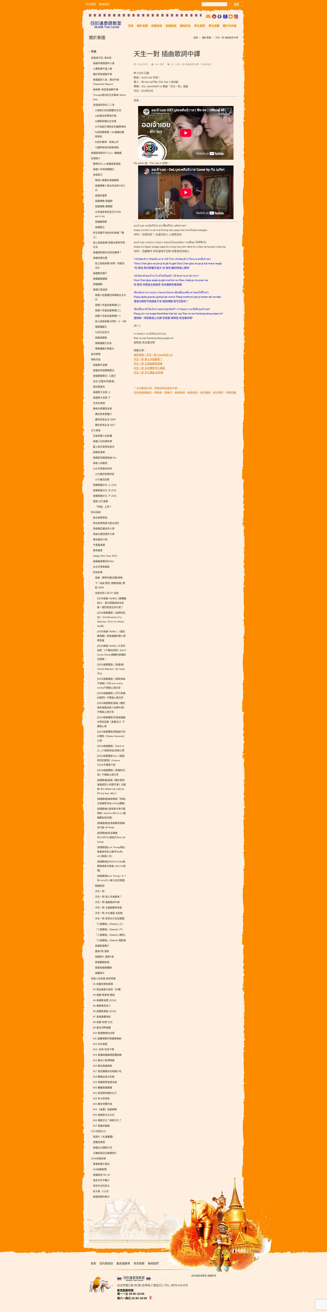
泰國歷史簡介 (100, 273)
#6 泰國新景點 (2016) (104, 1011)
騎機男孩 (100, 885)
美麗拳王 (100, 973)
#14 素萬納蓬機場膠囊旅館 (107, 1054)
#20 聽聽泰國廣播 (102, 1087)
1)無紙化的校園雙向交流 (108, 110)
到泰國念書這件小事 (103, 528)
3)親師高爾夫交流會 (105, 121)
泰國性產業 (99, 452)
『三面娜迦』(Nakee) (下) (109, 929)
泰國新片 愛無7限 (104, 956)
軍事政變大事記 (101, 1164)
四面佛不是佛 (100, 365)
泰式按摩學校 (100, 517)
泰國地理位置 (100, 258)
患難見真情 (99, 1142)
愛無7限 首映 (102, 951)
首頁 (195, 37)
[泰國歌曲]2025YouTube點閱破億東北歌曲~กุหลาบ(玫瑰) (111, 866)
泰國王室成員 (100, 289)
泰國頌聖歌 (101, 337)
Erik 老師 (159, 64)
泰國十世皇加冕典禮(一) (108, 315)
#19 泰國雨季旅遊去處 (105, 1082)
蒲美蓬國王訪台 (103, 343)
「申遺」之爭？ (103, 506)
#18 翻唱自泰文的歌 (103, 1076)
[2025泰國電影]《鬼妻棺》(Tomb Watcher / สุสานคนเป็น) (111, 669)
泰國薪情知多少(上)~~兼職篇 (106, 153)
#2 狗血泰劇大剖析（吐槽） (108, 989)
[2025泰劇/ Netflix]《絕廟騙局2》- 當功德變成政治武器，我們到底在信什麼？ (111, 603)
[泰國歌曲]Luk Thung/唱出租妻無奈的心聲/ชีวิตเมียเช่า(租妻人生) (111, 851)
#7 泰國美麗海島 (102, 1016)
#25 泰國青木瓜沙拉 (103, 1114)
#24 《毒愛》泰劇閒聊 (105, 1109)
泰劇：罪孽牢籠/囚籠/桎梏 (109, 577)
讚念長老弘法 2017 (105, 425)
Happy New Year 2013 (105, 555)
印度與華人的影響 (102, 435)
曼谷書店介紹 (100, 539)
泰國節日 (100, 227)
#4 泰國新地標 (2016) (104, 1000)
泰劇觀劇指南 (102, 962)
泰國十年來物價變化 (103, 169)
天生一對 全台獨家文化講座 (149, 368)
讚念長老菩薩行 (103, 414)
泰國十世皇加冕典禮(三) (108, 305)
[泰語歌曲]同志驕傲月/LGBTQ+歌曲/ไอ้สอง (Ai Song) (111, 837)
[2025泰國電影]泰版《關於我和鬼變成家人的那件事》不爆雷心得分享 (111, 707)
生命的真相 (99, 403)
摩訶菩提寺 (99, 386)
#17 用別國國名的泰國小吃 (107, 1071)
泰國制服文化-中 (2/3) (104, 490)
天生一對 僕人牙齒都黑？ (148, 359)
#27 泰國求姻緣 (101, 1125)
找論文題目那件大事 (103, 534)
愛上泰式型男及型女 (103, 446)
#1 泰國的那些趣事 (103, 984)
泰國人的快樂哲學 (102, 441)
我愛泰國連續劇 (103, 967)
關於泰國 (206, 37)
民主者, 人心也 (101, 1191)
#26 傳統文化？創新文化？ (107, 1120)
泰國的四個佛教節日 (103, 370)
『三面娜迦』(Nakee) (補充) (110, 934)
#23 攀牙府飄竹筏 (102, 1104)
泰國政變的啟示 (101, 1196)
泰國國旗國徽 (100, 278)
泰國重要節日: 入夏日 (104, 375)
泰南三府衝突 (100, 463)
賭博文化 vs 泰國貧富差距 (107, 163)
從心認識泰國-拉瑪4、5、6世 (110, 321)
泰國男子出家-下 (102, 397)
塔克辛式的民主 (101, 1185)
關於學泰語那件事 (102, 74)
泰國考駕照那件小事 (103, 63)
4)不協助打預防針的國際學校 (110, 126)
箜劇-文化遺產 (100, 501)
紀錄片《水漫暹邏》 (103, 1136)
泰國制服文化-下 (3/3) (104, 495)
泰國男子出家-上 (102, 392)
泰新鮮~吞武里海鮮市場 (105, 89)
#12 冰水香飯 (100, 1044)
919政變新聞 (100, 1169)
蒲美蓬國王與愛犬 (104, 348)
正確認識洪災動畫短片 (105, 1153)
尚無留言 (191, 64)
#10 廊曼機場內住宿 (103, 1033)
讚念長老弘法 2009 (105, 419)
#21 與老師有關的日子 (105, 1093)
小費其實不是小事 (102, 68)
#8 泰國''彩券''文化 (103, 1022)
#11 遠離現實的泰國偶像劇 (107, 1038)
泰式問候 (95, 354)
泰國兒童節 (101, 195)
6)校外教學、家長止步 (107, 142)
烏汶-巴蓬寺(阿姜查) (104, 381)
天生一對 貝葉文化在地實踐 (109, 918)
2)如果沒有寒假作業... (106, 115)
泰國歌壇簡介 (102, 945)
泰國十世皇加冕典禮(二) (108, 310)
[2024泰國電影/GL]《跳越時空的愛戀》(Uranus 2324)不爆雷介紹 (110, 760)
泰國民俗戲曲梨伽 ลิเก (104, 457)
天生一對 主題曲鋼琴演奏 (148, 363)
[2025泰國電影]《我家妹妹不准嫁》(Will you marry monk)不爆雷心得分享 (111, 683)
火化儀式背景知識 (104, 474)
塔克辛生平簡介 (101, 1180)
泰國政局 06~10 (101, 1174)
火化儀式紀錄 (102, 479)
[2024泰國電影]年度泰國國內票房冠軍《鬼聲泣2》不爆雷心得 (111, 722)
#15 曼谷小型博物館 (103, 1060)
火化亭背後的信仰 (102, 468)
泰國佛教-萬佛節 (104, 206)
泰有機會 (98, 550)
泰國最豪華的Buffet (103, 561)
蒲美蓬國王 (101, 326)
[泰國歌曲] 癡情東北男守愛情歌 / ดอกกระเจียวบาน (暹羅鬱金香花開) (111, 813)
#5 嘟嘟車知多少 (102, 1005)
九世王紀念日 (102, 332)
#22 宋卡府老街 (101, 1098)
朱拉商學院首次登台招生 (106, 523)
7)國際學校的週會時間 (107, 147)
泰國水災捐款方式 (102, 1147)
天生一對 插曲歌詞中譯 (107, 902)
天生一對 (100, 891)
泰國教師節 (101, 221)
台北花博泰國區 (101, 566)
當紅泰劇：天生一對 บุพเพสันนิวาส (153, 354)
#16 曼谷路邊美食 (102, 1065)
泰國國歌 (98, 284)
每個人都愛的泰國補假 (107, 180)
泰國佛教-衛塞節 (104, 201)
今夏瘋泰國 (99, 545)
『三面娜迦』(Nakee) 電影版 (110, 940)
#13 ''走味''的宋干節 (103, 1049)
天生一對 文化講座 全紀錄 (148, 372)
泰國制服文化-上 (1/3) (104, 485)
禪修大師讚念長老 (102, 408)
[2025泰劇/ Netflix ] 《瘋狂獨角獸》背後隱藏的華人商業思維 (111, 636)
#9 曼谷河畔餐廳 (102, 1027)
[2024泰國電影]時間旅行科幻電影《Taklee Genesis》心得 (111, 736)
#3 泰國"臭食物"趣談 (104, 994)
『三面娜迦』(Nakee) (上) (109, 924)
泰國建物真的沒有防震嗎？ (107, 252)
